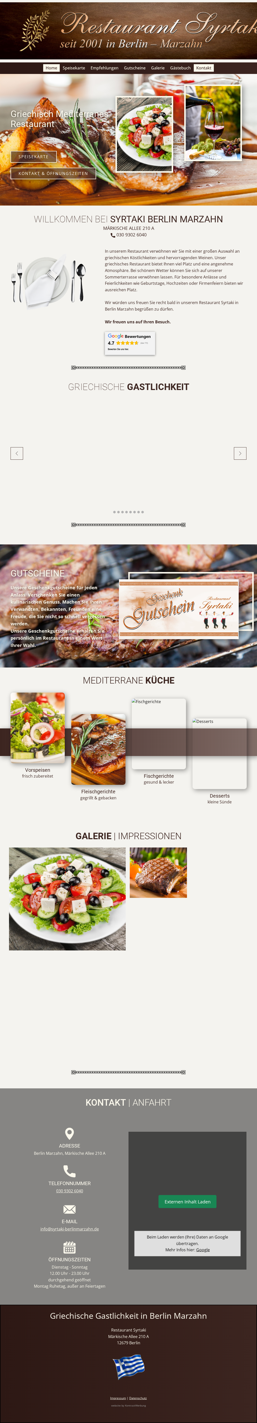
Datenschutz (138, 1398)
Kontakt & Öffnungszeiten (53, 173)
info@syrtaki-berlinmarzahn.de (69, 1229)
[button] (17, 453)
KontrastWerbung (135, 1405)
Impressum (118, 1398)
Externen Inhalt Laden (188, 1201)
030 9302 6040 (131, 235)
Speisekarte (34, 156)
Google (203, 1250)
